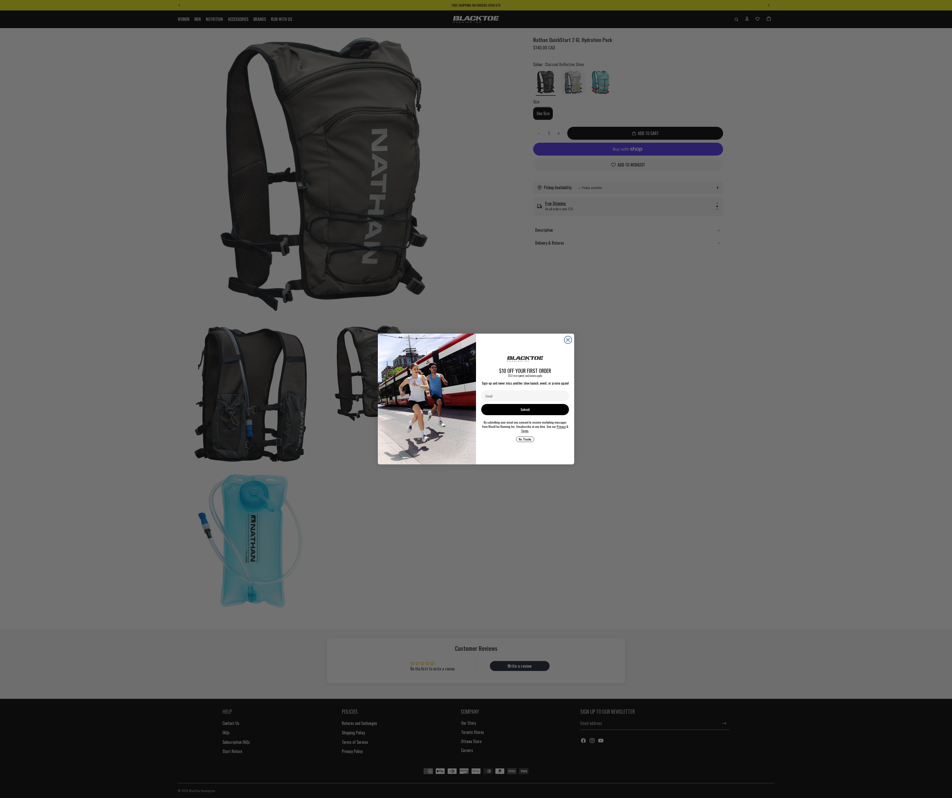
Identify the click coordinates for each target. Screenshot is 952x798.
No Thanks (525, 439)
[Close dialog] (568, 340)
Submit (525, 409)
